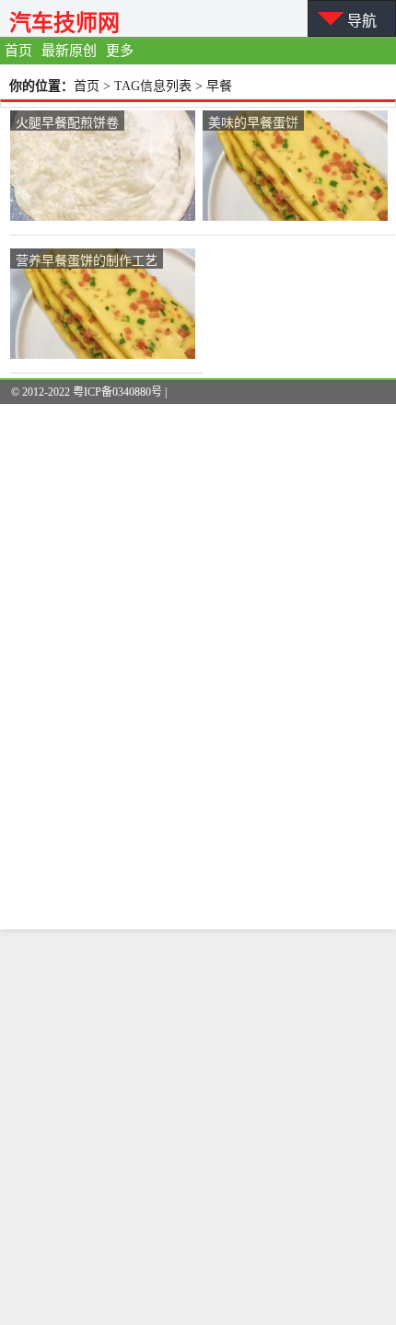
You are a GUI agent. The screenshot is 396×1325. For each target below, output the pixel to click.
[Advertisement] (198, 1127)
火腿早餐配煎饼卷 (67, 121)
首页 (18, 50)
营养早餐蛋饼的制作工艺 (86, 259)
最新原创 (69, 50)
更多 (120, 50)
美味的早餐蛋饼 (253, 121)
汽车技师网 (64, 22)
